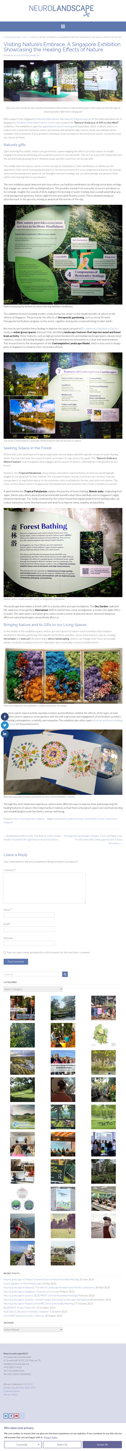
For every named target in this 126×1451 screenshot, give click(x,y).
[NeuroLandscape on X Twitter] (22, 1416)
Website (8, 938)
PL (31, 1384)
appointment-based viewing (57, 126)
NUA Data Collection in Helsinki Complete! (26, 1311)
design (70, 818)
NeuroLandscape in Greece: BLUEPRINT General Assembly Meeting (40, 1295)
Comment (10, 869)
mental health (90, 818)
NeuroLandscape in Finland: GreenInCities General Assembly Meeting (41, 1279)
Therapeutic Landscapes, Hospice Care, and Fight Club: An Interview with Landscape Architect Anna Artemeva (93, 839)
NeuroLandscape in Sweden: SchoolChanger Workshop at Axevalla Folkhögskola (47, 1299)
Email (7, 923)
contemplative (60, 818)
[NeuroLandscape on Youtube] (16, 1416)
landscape (79, 818)
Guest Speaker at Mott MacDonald (23, 1283)
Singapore (40, 818)
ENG (25, 1384)
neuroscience (111, 818)
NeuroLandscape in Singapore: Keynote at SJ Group (31, 1291)
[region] (63, 1437)
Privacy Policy (51, 1437)
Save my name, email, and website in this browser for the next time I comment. (48, 952)
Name (7, 909)
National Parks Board (47, 118)
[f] (11, 1416)
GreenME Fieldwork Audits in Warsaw (24, 1315)
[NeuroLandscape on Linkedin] (6, 1416)
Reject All (62, 1444)
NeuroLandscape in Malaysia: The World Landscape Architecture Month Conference (49, 1287)
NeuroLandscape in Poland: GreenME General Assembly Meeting (39, 1303)
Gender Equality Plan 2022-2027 (20, 1387)
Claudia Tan (34, 55)
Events (16, 818)
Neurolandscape (27, 818)
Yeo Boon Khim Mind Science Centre (36, 122)
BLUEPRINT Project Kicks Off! (20, 1307)
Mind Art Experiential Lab (77, 118)
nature (101, 818)
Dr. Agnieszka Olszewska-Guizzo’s (100, 328)
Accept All (102, 1444)
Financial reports (12, 1391)
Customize (21, 1444)
